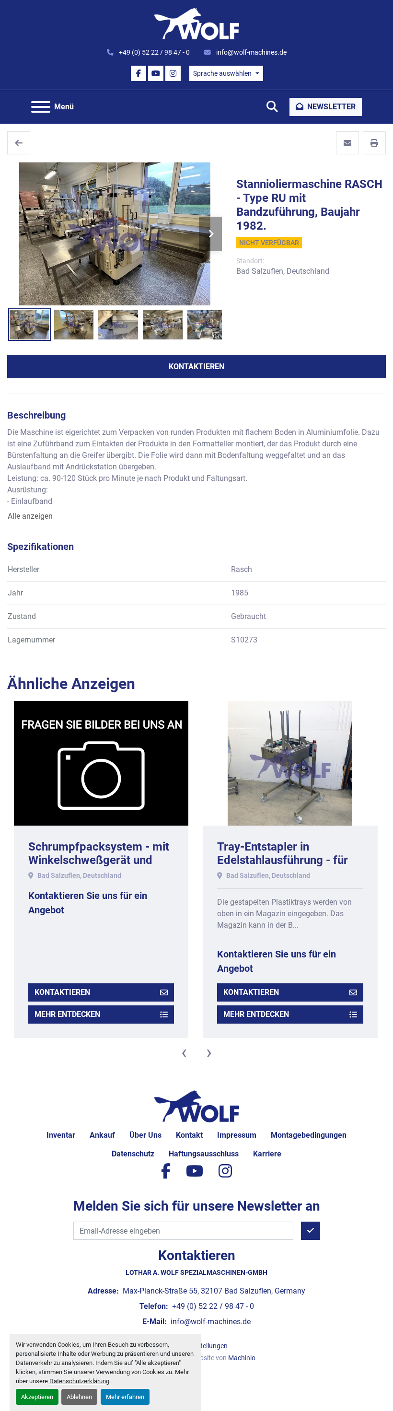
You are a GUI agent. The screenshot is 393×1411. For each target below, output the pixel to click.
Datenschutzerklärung (79, 1381)
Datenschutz (133, 1153)
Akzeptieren (37, 1396)
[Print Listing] (374, 142)
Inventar (60, 1135)
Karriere (267, 1153)
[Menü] (40, 107)
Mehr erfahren (125, 1396)
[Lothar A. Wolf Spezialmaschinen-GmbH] (196, 1105)
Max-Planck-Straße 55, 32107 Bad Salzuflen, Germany (213, 1290)
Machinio (241, 1358)
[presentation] (184, 1052)
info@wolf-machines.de (251, 52)
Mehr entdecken (67, 1014)
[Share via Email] (347, 142)
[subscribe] (310, 1231)
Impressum (236, 1135)
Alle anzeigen (30, 516)
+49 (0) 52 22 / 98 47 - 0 (153, 52)
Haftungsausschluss (204, 1153)
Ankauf (102, 1135)
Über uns (145, 1135)
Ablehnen (79, 1396)
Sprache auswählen (222, 73)
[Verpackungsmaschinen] (18, 142)
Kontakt (189, 1135)
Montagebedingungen (309, 1135)
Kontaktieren (196, 366)
